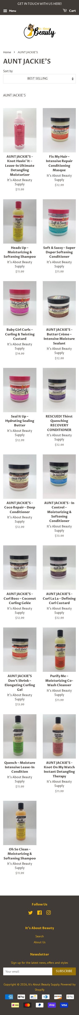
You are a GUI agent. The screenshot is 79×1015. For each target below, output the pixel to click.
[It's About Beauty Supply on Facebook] (39, 913)
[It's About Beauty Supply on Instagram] (48, 913)
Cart (72, 11)
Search (39, 936)
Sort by (8, 71)
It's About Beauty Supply (43, 984)
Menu (12, 11)
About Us (40, 942)
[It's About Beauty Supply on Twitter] (30, 913)
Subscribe (64, 971)
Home (7, 52)
